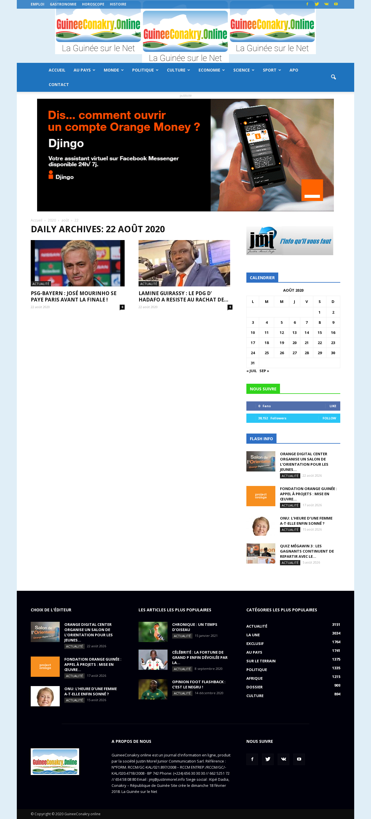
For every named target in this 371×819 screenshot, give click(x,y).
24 (253, 352)
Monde (111, 70)
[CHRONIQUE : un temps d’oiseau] (153, 632)
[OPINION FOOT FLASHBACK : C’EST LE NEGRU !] (153, 689)
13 (294, 332)
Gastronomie (63, 4)
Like (333, 406)
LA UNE (253, 634)
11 (267, 332)
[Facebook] (307, 4)
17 (253, 342)
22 (320, 342)
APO (294, 70)
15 (320, 332)
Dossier (254, 687)
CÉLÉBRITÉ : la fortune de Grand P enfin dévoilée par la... (200, 657)
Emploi (37, 4)
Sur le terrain (261, 660)
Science (241, 70)
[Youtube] (336, 4)
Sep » (264, 370)
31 (253, 362)
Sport (270, 70)
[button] (333, 77)
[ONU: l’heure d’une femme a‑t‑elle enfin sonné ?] (260, 525)
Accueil (57, 70)
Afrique (254, 678)
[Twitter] (316, 4)
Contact (59, 84)
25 (267, 352)
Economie (209, 70)
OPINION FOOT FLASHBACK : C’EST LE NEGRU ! (198, 684)
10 (253, 332)
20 (294, 342)
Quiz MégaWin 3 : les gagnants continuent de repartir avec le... (307, 551)
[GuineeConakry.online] (185, 36)
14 (307, 332)
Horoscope (93, 4)
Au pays (82, 70)
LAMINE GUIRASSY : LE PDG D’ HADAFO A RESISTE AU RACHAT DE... (183, 296)
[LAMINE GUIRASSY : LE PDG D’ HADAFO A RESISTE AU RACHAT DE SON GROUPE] (185, 263)
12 (282, 332)
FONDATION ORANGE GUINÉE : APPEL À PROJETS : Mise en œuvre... (308, 494)
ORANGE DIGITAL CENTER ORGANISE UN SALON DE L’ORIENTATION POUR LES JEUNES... (304, 461)
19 (282, 342)
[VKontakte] (326, 4)
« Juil (251, 370)
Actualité (40, 283)
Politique (143, 70)
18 (267, 342)
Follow (329, 418)
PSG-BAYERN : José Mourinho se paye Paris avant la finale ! (74, 296)
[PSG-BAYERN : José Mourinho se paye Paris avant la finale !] (78, 263)
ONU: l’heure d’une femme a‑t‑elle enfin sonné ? (306, 520)
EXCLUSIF (255, 643)
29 (320, 352)
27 (294, 352)
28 (307, 352)
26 (282, 352)
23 (333, 342)
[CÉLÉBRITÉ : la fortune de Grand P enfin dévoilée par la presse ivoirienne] (153, 660)
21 (307, 342)
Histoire (118, 4)
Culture (176, 70)
